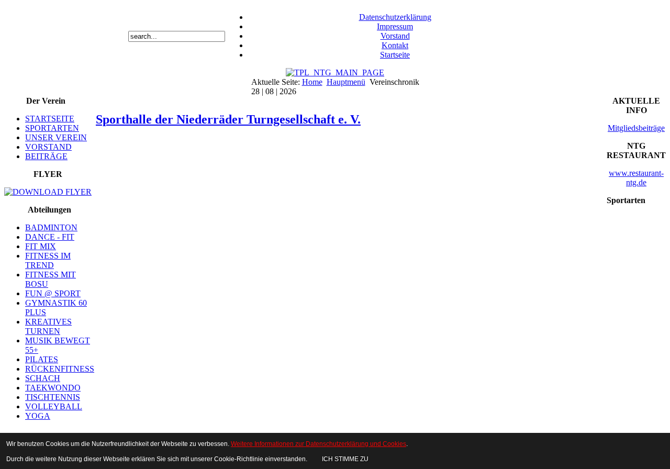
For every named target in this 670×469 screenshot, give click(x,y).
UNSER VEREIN (56, 137)
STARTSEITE (49, 118)
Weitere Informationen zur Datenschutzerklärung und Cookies (318, 444)
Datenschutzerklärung (395, 17)
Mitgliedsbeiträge (636, 128)
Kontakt (395, 45)
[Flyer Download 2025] (48, 191)
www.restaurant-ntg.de (636, 178)
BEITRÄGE (46, 156)
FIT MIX (40, 246)
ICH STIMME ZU (345, 459)
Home (312, 81)
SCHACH (42, 378)
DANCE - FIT (49, 236)
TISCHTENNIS (52, 397)
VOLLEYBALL (53, 406)
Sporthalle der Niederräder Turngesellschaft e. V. (228, 119)
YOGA (37, 415)
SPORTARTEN (52, 128)
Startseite (395, 54)
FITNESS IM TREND (48, 260)
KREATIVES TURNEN (48, 326)
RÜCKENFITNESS (59, 368)
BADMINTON (51, 227)
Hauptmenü (346, 81)
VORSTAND (48, 146)
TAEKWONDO (53, 387)
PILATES (41, 359)
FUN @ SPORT (53, 293)
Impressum (395, 26)
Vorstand (395, 35)
